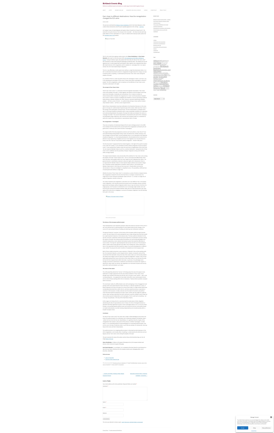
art (163, 62)
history (155, 78)
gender (155, 77)
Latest (110, 10)
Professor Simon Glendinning (122, 25)
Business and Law (119, 10)
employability (166, 74)
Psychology (160, 85)
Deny (254, 428)
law (154, 82)
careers (155, 73)
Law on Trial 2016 (109, 357)
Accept (242, 428)
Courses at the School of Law (112, 359)
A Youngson (121, 364)
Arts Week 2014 (156, 64)
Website (105, 413)
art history (166, 61)
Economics (162, 74)
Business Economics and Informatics (162, 70)
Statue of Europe (109, 339)
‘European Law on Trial (109, 35)
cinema (160, 73)
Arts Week (157, 63)
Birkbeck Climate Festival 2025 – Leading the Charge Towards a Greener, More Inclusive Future (161, 21)
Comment (105, 386)
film (165, 75)
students (167, 88)
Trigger (158, 90)
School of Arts (156, 87)
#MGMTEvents (165, 60)
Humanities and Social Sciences (133, 10)
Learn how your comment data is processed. (132, 422)
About (104, 10)
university (163, 90)
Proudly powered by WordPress (115, 430)
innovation (160, 78)
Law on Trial (143, 363)
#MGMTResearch (157, 62)
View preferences (266, 428)
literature (164, 82)
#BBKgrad (156, 60)
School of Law (162, 87)
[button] (271, 417)
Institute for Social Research (159, 43)
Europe (139, 363)
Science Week (159, 88)
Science (145, 10)
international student (157, 79)
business (157, 68)
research (166, 85)
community (165, 73)
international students (161, 81)
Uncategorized (156, 52)
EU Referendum (134, 363)
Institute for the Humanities (159, 42)
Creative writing (156, 74)
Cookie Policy (253, 430)
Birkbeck (164, 66)
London (156, 84)
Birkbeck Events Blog (112, 3)
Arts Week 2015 (163, 64)
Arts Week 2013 (164, 63)
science (167, 87)
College (154, 40)
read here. (141, 26)
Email (104, 407)
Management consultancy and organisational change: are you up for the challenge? (161, 30)
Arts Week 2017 (156, 66)
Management (164, 84)
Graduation (163, 77)
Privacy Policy (163, 10)
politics (155, 86)
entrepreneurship (158, 75)
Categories (123, 363)
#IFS (161, 60)
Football (168, 75)
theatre (154, 90)
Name (104, 402)
